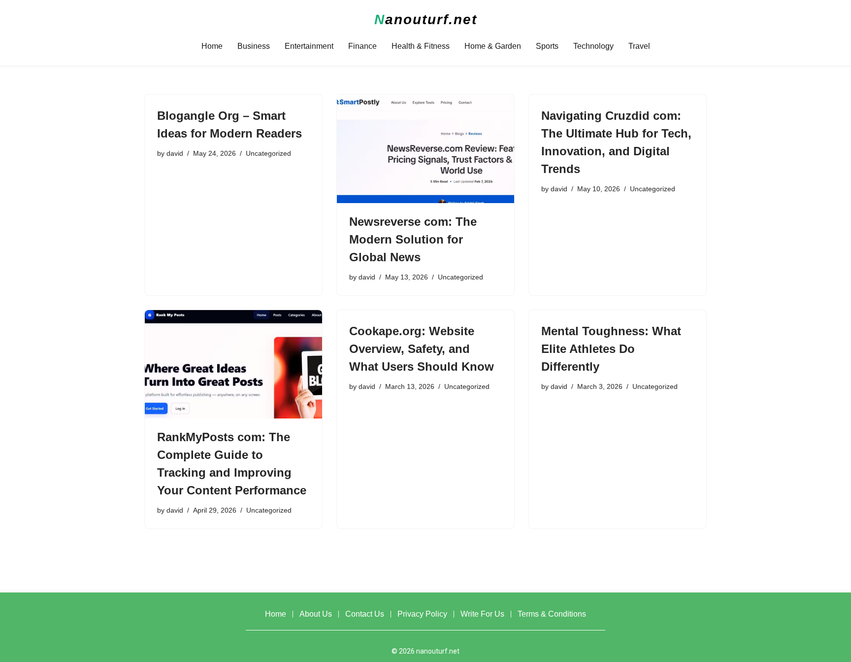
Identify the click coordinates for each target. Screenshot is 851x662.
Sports (547, 46)
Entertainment (309, 46)
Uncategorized (268, 153)
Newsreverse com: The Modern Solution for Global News (413, 239)
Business (253, 46)
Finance (362, 46)
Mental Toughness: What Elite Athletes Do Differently (611, 348)
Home (212, 46)
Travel (639, 46)
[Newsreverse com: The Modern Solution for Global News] (425, 149)
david (174, 153)
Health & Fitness (421, 46)
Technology (593, 46)
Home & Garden (492, 46)
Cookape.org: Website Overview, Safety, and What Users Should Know (421, 348)
